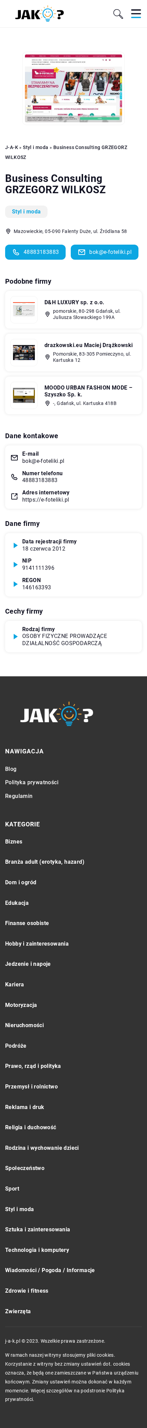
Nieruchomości (24, 1025)
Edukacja (17, 903)
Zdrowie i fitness (27, 1291)
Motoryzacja (21, 1005)
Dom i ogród (20, 882)
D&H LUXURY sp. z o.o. (74, 302)
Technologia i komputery (37, 1250)
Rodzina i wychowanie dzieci (42, 1148)
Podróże (16, 1046)
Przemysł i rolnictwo (31, 1086)
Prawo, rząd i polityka (33, 1066)
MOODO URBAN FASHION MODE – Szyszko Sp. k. (88, 391)
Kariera (14, 984)
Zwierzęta (18, 1311)
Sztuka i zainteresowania (37, 1229)
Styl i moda (26, 211)
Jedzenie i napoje (28, 964)
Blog (11, 769)
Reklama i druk (24, 1107)
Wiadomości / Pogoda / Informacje (50, 1270)
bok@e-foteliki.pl (110, 252)
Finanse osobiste (27, 923)
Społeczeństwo (24, 1168)
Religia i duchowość (30, 1127)
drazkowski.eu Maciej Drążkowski (88, 345)
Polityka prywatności (31, 782)
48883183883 (41, 252)
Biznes (13, 841)
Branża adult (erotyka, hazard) (44, 862)
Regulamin (19, 796)
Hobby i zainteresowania (37, 943)
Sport (12, 1188)
